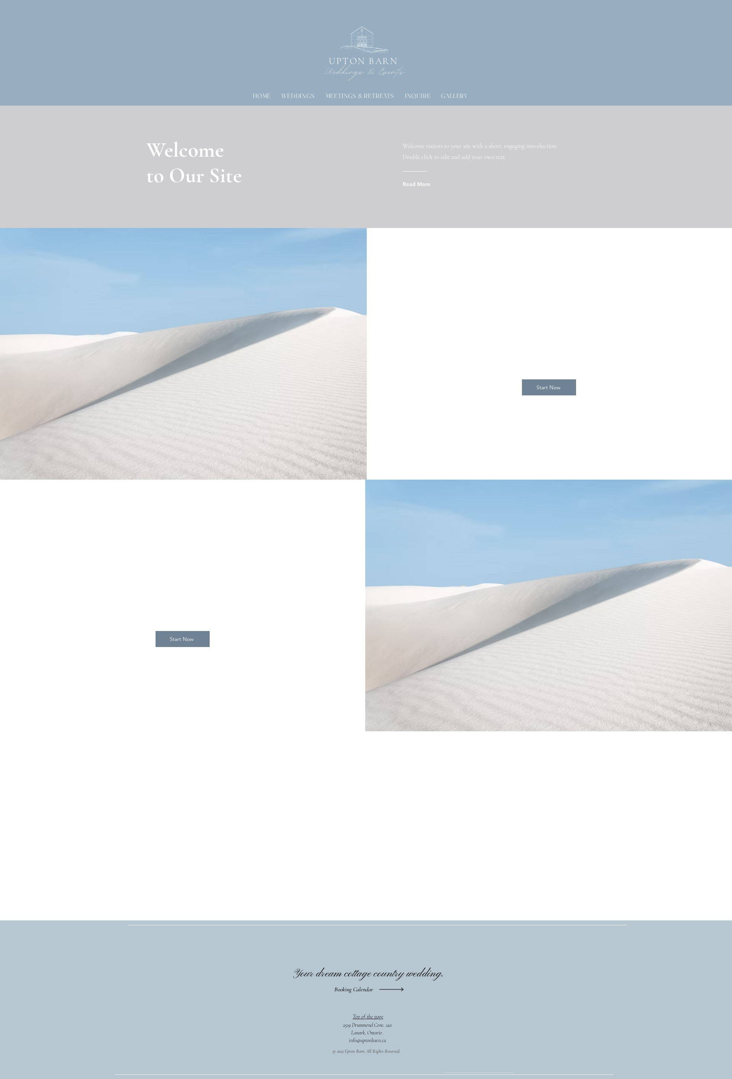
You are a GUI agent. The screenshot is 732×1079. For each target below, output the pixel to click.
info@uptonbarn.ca (367, 1040)
